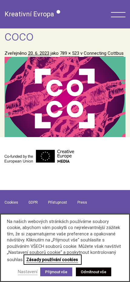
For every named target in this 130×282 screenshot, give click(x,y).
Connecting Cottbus (104, 53)
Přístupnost (57, 202)
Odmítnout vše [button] (93, 272)
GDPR (33, 202)
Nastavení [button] (27, 271)
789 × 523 (69, 53)
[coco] (65, 97)
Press (82, 202)
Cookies (11, 202)
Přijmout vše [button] (56, 272)
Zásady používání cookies (52, 259)
